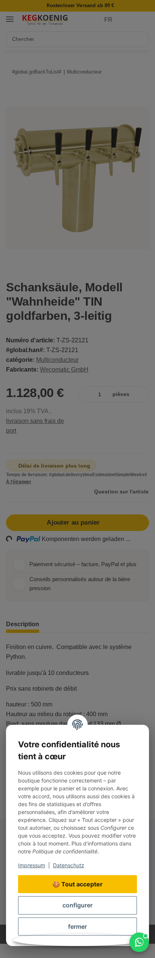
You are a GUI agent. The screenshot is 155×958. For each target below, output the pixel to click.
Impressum (31, 865)
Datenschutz (68, 865)
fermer (77, 926)
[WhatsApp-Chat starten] (139, 942)
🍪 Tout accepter (77, 884)
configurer (77, 905)
